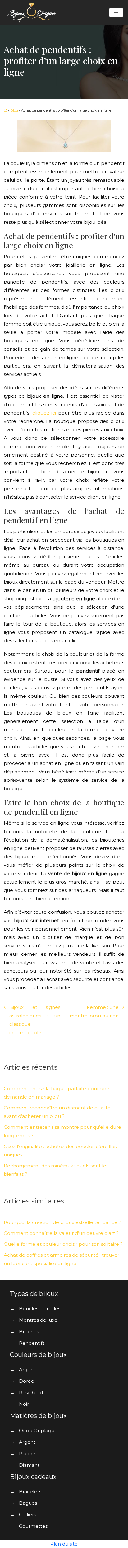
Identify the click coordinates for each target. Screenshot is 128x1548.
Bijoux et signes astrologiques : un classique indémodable (34, 1019)
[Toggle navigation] (116, 12)
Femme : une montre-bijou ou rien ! (94, 1015)
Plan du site (64, 1544)
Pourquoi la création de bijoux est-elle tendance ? (62, 1222)
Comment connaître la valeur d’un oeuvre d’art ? (61, 1233)
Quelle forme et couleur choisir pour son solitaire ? (63, 1244)
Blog (14, 110)
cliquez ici (44, 413)
